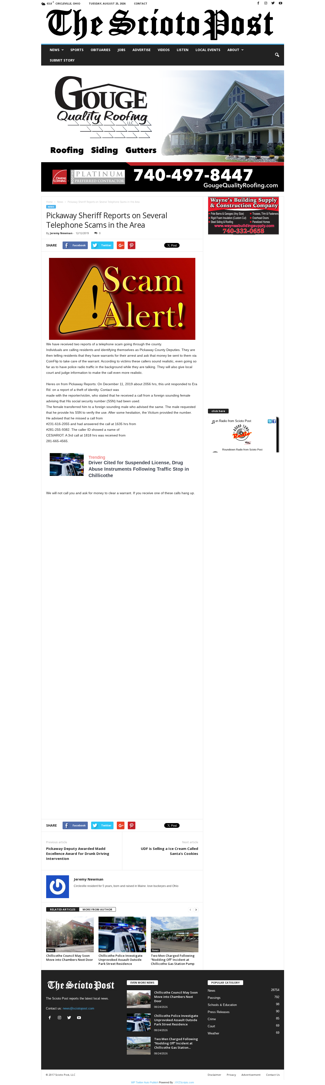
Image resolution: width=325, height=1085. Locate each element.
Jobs (121, 49)
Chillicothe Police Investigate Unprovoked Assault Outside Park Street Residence (120, 959)
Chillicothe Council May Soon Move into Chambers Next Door (69, 957)
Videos (164, 49)
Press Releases (219, 1012)
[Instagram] (266, 3)
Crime (212, 1019)
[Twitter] (273, 3)
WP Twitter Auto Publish (144, 1082)
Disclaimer (214, 1074)
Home (49, 202)
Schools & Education (222, 1005)
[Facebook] (258, 3)
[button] (277, 55)
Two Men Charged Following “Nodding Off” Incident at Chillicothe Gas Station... (176, 1043)
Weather (213, 1033)
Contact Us (273, 1074)
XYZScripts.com (184, 1082)
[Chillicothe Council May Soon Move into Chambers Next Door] (70, 934)
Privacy (231, 1074)
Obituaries (100, 49)
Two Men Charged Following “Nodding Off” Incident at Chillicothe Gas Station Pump (173, 959)
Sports (77, 49)
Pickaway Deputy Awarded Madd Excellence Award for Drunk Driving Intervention (77, 853)
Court (211, 1026)
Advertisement (251, 1074)
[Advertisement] (122, 535)
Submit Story (62, 60)
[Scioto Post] (162, 25)
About (233, 49)
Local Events (208, 49)
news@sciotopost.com (78, 1008)
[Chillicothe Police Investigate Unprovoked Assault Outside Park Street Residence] (122, 934)
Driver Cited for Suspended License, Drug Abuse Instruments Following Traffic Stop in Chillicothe (139, 469)
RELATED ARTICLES (62, 909)
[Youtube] (280, 3)
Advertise (142, 49)
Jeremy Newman (61, 233)
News (54, 49)
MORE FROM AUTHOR (97, 909)
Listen (182, 49)
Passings (214, 998)
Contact (140, 3)
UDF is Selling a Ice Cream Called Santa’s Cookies (169, 851)
